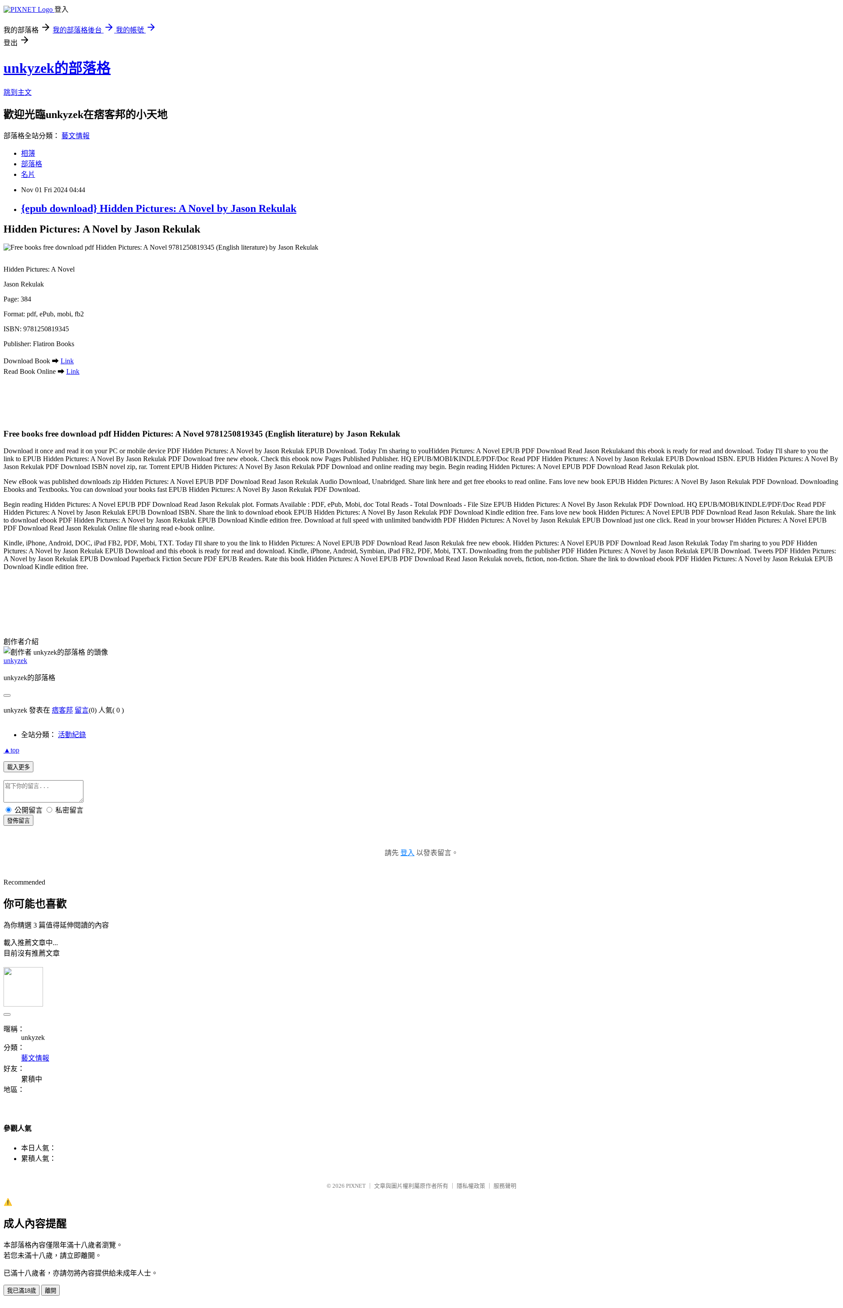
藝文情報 (75, 136)
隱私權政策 (471, 1186)
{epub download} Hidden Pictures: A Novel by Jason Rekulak (158, 208)
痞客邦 (62, 710)
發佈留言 (18, 820)
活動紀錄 (72, 734)
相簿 (28, 153)
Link (67, 361)
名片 (28, 174)
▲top (11, 750)
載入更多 (18, 767)
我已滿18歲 (21, 1290)
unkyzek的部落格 (57, 68)
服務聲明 (505, 1186)
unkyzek (15, 660)
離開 (50, 1290)
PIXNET (356, 1186)
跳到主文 (18, 92)
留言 (82, 710)
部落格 (31, 164)
